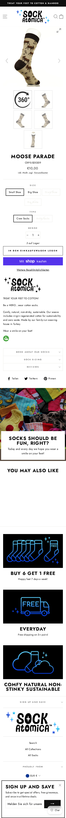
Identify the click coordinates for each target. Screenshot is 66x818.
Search (33, 743)
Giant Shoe (51, 192)
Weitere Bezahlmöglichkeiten (33, 270)
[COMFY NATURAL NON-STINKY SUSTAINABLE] (33, 662)
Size (33, 185)
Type (33, 211)
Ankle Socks (43, 218)
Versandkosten (41, 172)
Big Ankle (32, 202)
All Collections (33, 749)
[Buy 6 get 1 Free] (33, 551)
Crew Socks (22, 218)
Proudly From (33, 766)
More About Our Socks (33, 352)
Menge (33, 228)
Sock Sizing (33, 359)
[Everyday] (33, 606)
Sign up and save (33, 702)
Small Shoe (15, 192)
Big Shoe (33, 192)
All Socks (33, 755)
